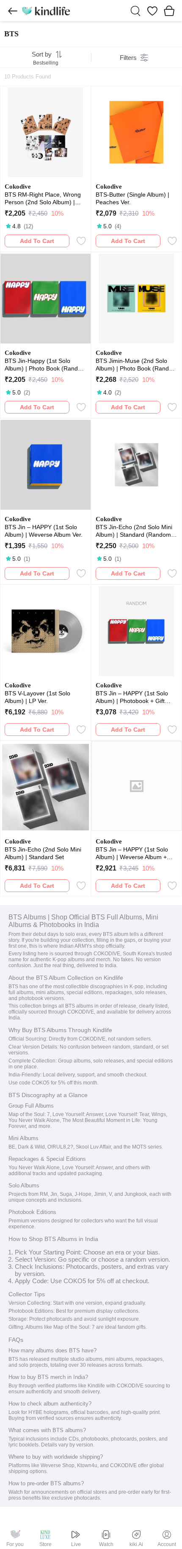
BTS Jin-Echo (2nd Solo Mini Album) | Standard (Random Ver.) (134, 531)
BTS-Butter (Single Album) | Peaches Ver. (132, 198)
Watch (106, 1544)
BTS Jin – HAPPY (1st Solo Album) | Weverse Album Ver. (44, 531)
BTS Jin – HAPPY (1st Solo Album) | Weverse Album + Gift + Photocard (132, 853)
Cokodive (18, 186)
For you (15, 1544)
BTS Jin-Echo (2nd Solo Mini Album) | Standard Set (43, 853)
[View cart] (169, 10)
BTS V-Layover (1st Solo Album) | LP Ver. (37, 697)
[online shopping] (45, 10)
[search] (135, 11)
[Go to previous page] (12, 11)
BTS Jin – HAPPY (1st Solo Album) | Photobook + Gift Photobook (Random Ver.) (132, 697)
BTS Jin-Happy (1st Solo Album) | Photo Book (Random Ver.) (45, 364)
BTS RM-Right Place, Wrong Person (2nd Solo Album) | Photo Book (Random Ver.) (43, 198)
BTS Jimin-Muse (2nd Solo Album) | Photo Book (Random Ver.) (136, 364)
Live (76, 1544)
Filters (128, 57)
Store (45, 1544)
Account (166, 1544)
